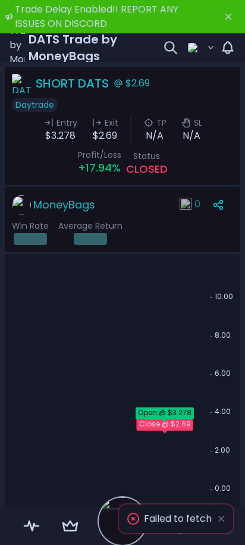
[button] (176, 518)
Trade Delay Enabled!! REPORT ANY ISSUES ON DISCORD (96, 16)
